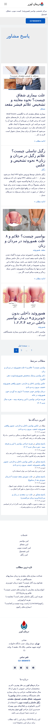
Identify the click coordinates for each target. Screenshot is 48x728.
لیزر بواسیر (24, 541)
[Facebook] (33, 668)
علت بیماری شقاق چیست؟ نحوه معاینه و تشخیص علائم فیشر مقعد (25, 100)
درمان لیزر (34, 4)
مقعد (43, 250)
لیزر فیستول (24, 551)
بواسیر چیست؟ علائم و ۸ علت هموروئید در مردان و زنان (25, 241)
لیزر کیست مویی (24, 547)
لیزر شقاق (24, 544)
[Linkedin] (15, 668)
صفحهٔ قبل (24, 345)
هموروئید (36, 250)
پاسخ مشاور (40, 443)
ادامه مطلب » (39, 141)
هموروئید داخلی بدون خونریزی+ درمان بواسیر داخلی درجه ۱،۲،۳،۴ (26, 318)
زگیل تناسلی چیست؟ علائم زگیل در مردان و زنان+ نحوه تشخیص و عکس (27, 158)
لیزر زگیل (24, 554)
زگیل (43, 169)
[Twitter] (27, 668)
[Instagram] (21, 668)
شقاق (42, 108)
